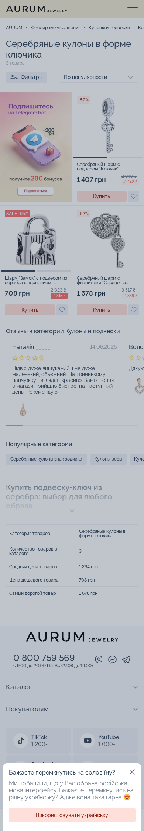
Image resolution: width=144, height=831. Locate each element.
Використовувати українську (72, 815)
